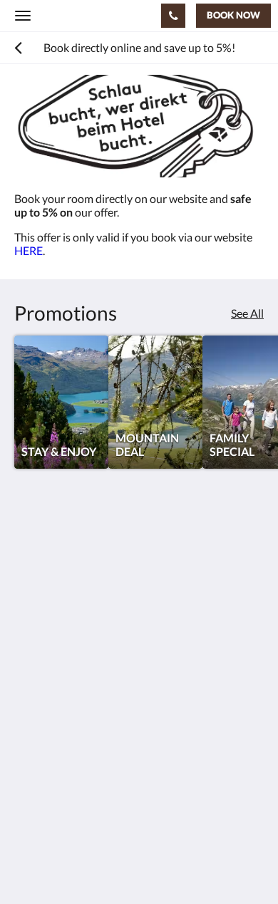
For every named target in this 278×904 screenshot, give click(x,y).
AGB (26, 762)
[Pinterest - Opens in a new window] (107, 683)
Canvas (93, 865)
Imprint (32, 774)
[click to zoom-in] (139, 126)
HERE (28, 250)
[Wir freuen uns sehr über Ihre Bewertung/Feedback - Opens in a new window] (146, 683)
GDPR (30, 750)
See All (247, 313)
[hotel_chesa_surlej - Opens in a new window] (67, 683)
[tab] (139, 726)
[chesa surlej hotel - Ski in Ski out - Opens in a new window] (28, 683)
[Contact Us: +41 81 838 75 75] (173, 16)
